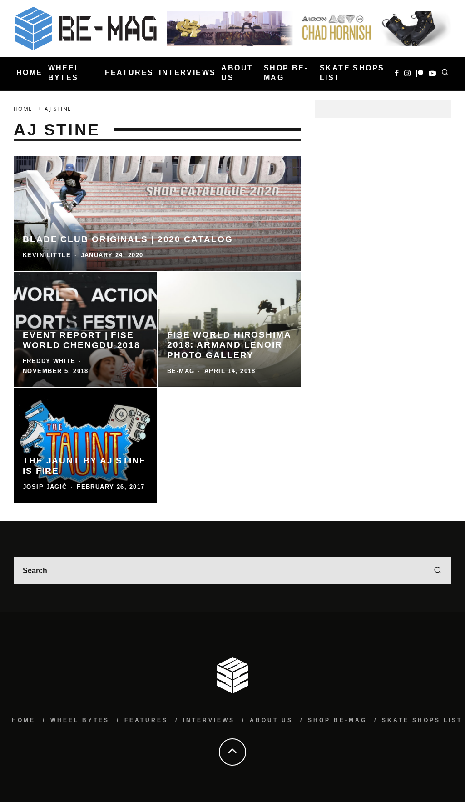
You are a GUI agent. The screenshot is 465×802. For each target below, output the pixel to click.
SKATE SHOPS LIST (352, 72)
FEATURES (129, 72)
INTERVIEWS (187, 72)
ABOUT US (237, 72)
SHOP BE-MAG (286, 72)
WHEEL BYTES (64, 72)
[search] (437, 570)
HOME (29, 72)
